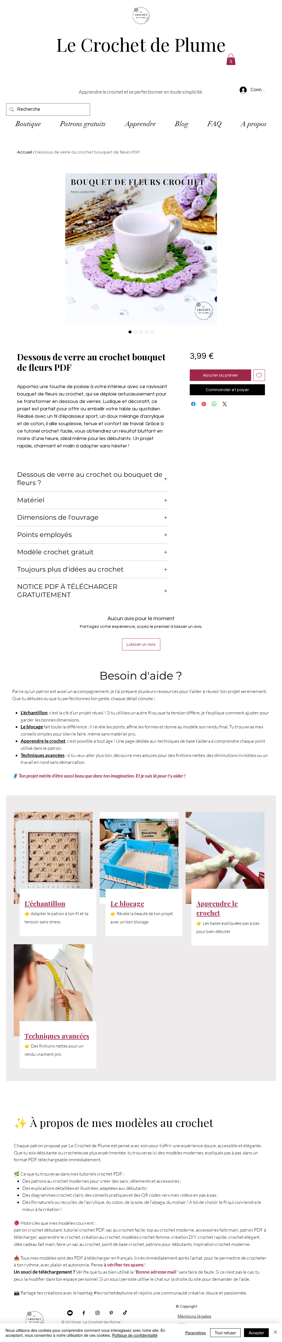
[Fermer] (275, 1333)
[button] (266, 618)
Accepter (256, 1332)
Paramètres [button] (195, 1332)
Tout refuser (225, 1332)
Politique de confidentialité (135, 1335)
